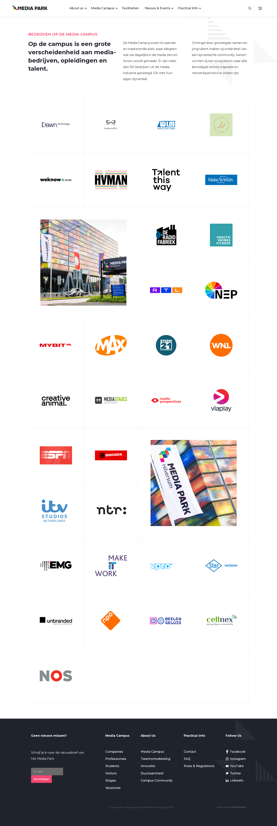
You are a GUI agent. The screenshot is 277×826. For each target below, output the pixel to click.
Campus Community (157, 780)
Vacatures (113, 788)
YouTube (237, 766)
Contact (190, 751)
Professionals (115, 759)
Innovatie (148, 766)
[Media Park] (30, 8)
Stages (110, 780)
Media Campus (102, 8)
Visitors (111, 773)
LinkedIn (236, 780)
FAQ (187, 759)
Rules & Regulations (199, 766)
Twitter (235, 773)
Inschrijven (41, 779)
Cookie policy (117, 807)
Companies (114, 751)
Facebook (238, 751)
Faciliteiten (130, 8)
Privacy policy (133, 807)
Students (112, 766)
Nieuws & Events (157, 8)
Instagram (238, 759)
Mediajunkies (238, 807)
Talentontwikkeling (155, 759)
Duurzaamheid (152, 773)
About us (76, 8)
